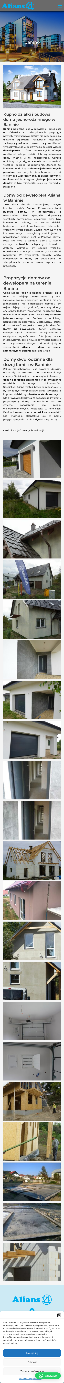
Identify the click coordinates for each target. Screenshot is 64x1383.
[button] (59, 1315)
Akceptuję (32, 1353)
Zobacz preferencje (32, 1371)
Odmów (32, 1362)
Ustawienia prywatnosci (30, 1378)
